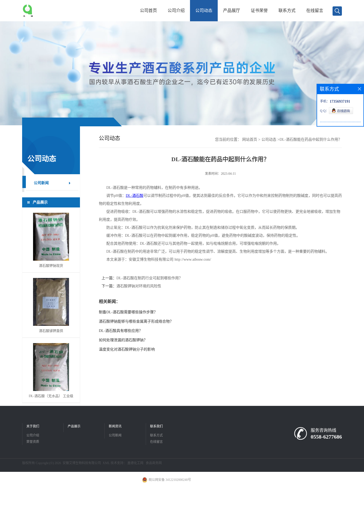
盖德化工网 (135, 463)
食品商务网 (154, 463)
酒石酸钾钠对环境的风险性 (138, 286)
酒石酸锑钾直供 (51, 331)
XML (106, 463)
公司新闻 (115, 435)
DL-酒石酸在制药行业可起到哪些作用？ (149, 278)
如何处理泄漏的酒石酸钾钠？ (123, 340)
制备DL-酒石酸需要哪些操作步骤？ (128, 312)
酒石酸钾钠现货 (51, 266)
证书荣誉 (259, 10)
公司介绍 (176, 10)
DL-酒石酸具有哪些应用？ (121, 331)
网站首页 (249, 139)
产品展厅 (231, 10)
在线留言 (314, 10)
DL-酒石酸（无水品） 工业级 (51, 396)
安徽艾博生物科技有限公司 (82, 463)
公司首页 (148, 10)
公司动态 (203, 10)
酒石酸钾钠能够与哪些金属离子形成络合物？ (136, 321)
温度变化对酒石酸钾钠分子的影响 (127, 349)
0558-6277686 (326, 437)
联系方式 (287, 10)
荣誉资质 (32, 442)
